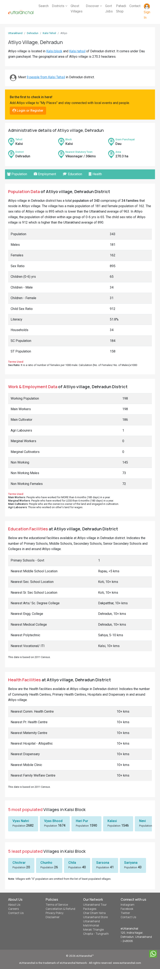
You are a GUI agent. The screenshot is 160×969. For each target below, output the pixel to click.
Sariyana (131, 863)
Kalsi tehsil (77, 51)
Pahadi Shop (121, 8)
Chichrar (19, 863)
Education (74, 174)
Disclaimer (53, 917)
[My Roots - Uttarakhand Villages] (21, 12)
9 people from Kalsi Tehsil (46, 77)
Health (97, 174)
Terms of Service (57, 905)
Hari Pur (82, 821)
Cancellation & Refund (60, 909)
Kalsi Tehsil (49, 33)
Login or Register (29, 111)
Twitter (125, 913)
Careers (13, 909)
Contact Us (16, 913)
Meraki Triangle (93, 929)
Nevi (142, 821)
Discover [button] (93, 6)
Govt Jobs (109, 8)
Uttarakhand (15, 33)
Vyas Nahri (20, 821)
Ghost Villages (76, 8)
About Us (14, 905)
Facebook (127, 909)
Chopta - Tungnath (96, 934)
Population (19, 174)
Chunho (46, 863)
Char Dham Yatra (94, 913)
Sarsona (102, 863)
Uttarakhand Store (95, 917)
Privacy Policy (55, 913)
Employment (46, 174)
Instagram (127, 905)
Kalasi (112, 821)
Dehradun (32, 33)
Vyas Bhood (53, 821)
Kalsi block (54, 51)
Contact (134, 6)
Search (44, 6)
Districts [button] (58, 6)
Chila (72, 863)
